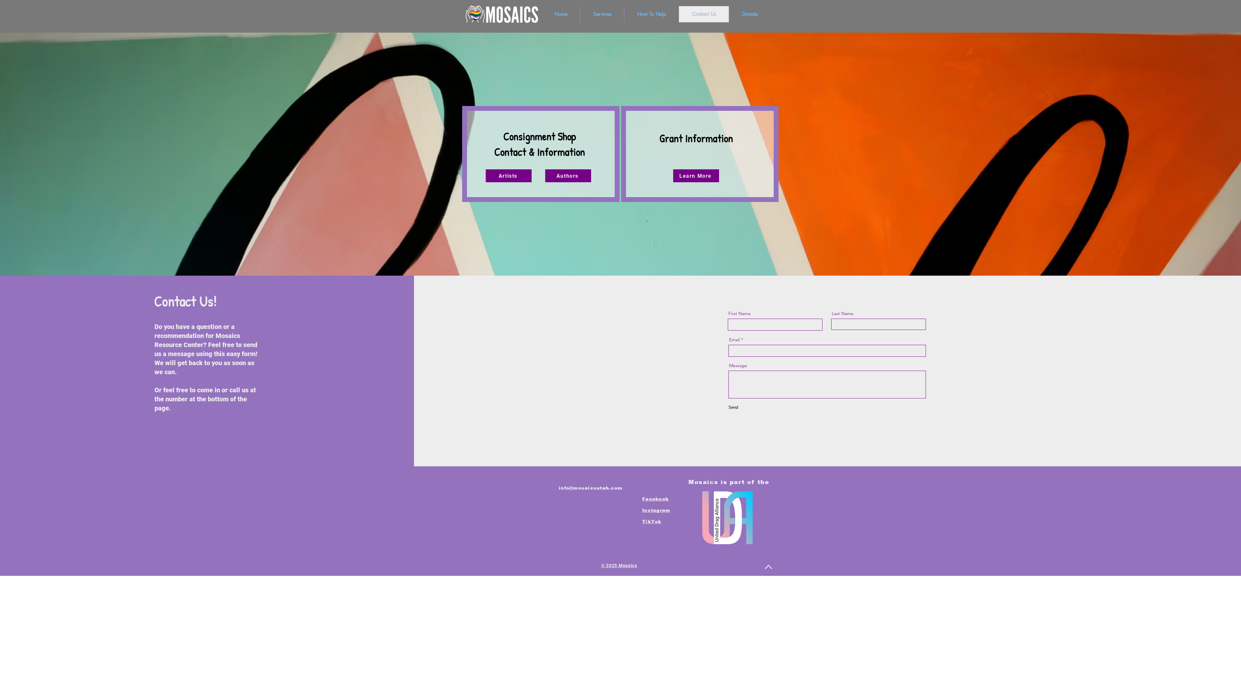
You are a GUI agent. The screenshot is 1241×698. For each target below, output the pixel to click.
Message (738, 365)
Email (734, 339)
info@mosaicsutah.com (590, 488)
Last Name (843, 313)
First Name (739, 313)
